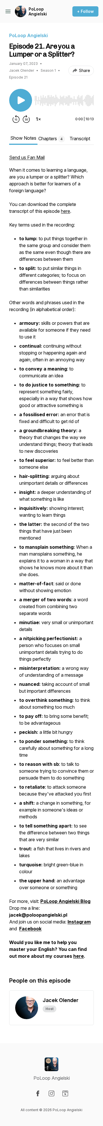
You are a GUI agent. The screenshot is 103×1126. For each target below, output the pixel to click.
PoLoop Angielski (38, 12)
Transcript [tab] (80, 138)
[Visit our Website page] (65, 1093)
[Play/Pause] (20, 100)
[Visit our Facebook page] (38, 1093)
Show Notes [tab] (23, 138)
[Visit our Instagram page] (51, 1093)
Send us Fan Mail (27, 157)
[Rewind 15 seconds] (16, 119)
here (65, 211)
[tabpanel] (51, 559)
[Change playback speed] (38, 119)
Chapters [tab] (50, 138)
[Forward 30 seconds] (26, 119)
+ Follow (85, 11)
